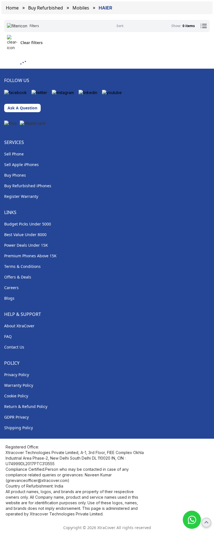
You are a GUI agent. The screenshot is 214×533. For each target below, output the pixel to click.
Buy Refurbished (45, 8)
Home (12, 8)
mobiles (80, 8)
